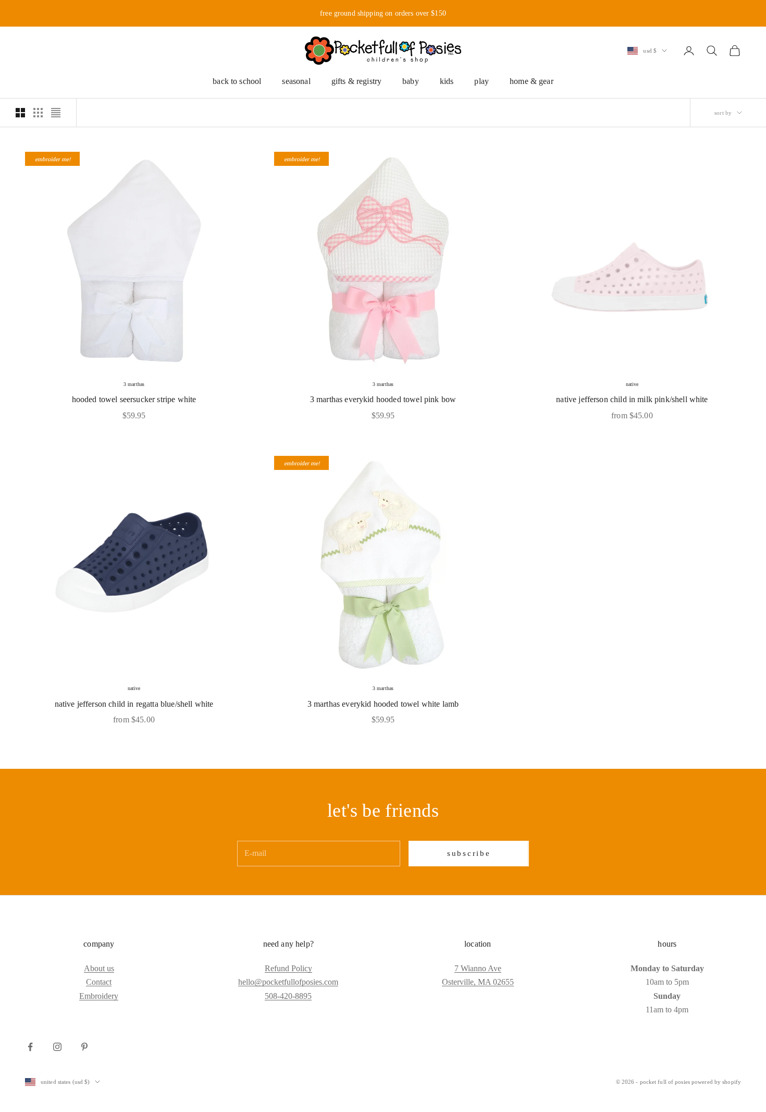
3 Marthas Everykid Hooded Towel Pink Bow (383, 399)
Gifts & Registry (356, 81)
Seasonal (296, 81)
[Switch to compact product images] (55, 113)
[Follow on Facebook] (30, 1047)
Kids (447, 81)
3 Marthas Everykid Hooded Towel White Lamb (383, 703)
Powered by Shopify (716, 1082)
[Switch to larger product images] (20, 113)
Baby (410, 81)
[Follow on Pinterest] (84, 1047)
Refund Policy (288, 968)
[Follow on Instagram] (57, 1047)
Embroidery (98, 996)
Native (632, 384)
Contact (99, 981)
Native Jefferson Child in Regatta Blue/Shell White (134, 703)
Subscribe (468, 853)
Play (481, 81)
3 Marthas (133, 384)
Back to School (237, 81)
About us (99, 968)
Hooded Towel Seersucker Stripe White (134, 399)
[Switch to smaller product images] (38, 113)
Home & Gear (531, 81)
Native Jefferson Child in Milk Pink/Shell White (632, 399)
